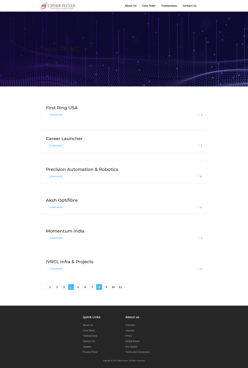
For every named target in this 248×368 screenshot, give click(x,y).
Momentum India (65, 231)
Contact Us (189, 5)
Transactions (169, 5)
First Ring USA (62, 107)
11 (120, 287)
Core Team (148, 5)
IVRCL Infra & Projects (69, 261)
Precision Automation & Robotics (82, 169)
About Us (130, 5)
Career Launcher (64, 138)
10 (113, 287)
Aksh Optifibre (62, 200)
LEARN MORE (56, 115)
